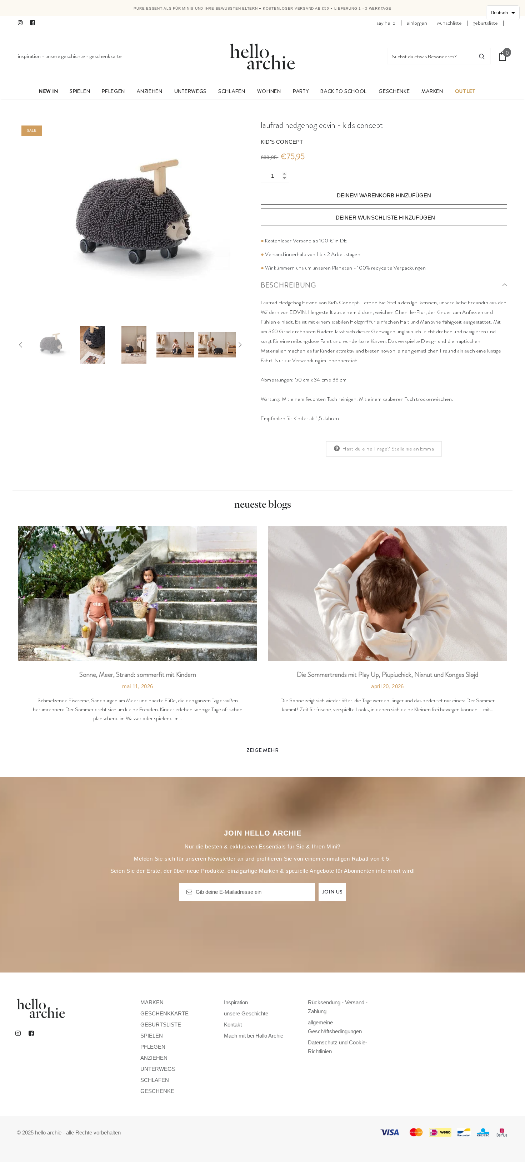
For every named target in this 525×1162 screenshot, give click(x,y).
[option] (134, 218)
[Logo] (262, 56)
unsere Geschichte (65, 56)
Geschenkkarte (106, 56)
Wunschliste (449, 23)
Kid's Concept (282, 142)
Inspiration (29, 56)
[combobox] (430, 56)
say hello (385, 23)
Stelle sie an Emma (412, 449)
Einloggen (416, 23)
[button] (502, 13)
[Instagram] (22, 23)
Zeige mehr (262, 750)
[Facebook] (34, 23)
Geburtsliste (485, 23)
